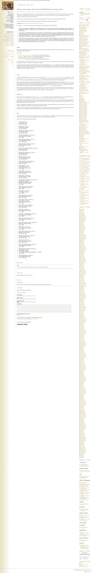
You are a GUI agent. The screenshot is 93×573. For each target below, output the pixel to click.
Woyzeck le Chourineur (9, 39)
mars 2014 (82, 351)
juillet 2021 (82, 264)
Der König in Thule (69, 82)
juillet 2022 (82, 252)
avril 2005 (82, 457)
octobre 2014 (83, 344)
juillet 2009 (82, 406)
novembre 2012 (83, 367)
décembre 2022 (83, 247)
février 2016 (83, 328)
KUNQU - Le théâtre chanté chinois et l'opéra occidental (85, 510)
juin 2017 (82, 312)
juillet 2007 (82, 430)
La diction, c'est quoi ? (84, 499)
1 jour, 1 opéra (83, 26)
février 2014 (83, 352)
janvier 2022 (83, 258)
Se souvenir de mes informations (24, 322)
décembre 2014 (83, 342)
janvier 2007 (83, 436)
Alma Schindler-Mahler (84, 43)
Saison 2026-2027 (84, 31)
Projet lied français (84, 44)
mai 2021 (82, 266)
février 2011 (83, 388)
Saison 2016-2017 (84, 110)
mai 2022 (82, 254)
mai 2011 (82, 385)
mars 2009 (82, 410)
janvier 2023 (83, 246)
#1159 (56, 11)
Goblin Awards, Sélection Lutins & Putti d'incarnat (85, 49)
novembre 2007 (83, 426)
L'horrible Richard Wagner (85, 67)
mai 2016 (82, 325)
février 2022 (83, 257)
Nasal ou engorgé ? (10, 40)
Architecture (83, 135)
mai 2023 (82, 242)
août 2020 (82, 275)
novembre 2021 (83, 260)
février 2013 (83, 364)
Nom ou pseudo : (20, 294)
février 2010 (83, 399)
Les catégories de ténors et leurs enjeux (85, 488)
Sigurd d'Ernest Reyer (84, 75)
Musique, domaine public (49, 11)
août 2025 (82, 220)
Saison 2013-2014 (84, 107)
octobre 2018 (83, 297)
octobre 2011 (83, 380)
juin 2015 (82, 336)
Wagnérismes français (84, 78)
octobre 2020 (83, 273)
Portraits (82, 98)
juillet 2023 (82, 240)
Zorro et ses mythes (84, 38)
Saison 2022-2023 (84, 116)
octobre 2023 (83, 237)
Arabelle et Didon (11, 38)
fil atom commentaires (84, 566)
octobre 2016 (83, 320)
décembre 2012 (83, 366)
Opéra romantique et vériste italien (84, 68)
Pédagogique (83, 99)
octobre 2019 (83, 285)
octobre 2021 (83, 261)
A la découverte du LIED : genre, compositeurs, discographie (85, 477)
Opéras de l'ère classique (85, 56)
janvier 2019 (83, 294)
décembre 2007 (83, 425)
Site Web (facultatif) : (20, 300)
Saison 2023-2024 (84, 117)
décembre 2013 (83, 354)
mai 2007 (82, 432)
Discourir (82, 134)
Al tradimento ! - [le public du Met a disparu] (85, 520)
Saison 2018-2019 (84, 112)
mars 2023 (82, 244)
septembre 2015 (83, 333)
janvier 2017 (83, 317)
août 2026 (82, 209)
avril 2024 (82, 232)
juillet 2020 (82, 276)
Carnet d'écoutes (84, 128)
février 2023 (83, 245)
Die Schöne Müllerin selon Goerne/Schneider (85, 535)
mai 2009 (82, 408)
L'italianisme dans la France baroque (10, 34)
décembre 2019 (83, 283)
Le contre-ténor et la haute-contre (84, 483)
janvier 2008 (83, 424)
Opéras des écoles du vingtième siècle (84, 87)
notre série (53, 64)
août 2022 (82, 251)
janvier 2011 (83, 389)
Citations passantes (84, 39)
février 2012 (83, 376)
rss (59, 11)
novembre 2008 (83, 414)
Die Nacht (25, 78)
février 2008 (83, 423)
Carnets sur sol (25, 4)
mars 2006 (82, 446)
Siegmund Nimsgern (29, 57)
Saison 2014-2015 (84, 108)
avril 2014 (82, 350)
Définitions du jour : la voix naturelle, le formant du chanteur (85, 493)
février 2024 (83, 234)
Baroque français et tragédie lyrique (84, 53)
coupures (22, 56)
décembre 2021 (83, 259)
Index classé (19, 275)
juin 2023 (82, 241)
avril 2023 (82, 243)
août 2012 (82, 370)
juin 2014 (82, 348)
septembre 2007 (83, 428)
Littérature (82, 34)
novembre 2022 (83, 248)
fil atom (82, 565)
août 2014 (82, 346)
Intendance (82, 32)
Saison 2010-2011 (84, 104)
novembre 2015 (83, 331)
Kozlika (84, 569)
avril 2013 (82, 362)
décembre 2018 (83, 295)
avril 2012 (82, 374)
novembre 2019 (83, 284)
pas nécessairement (39, 96)
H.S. (81, 145)
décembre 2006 (83, 437)
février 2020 (83, 281)
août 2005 (82, 453)
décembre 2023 (83, 235)
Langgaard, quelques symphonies (84, 527)
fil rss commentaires (84, 564)
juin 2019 (82, 289)
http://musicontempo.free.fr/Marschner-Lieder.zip (33, 23)
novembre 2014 (83, 343)
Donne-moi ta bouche (48, 85)
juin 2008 (82, 419)
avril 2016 (82, 326)
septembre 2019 (83, 286)
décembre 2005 (83, 449)
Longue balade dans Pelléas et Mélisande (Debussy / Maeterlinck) (85, 465)
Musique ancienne (84, 148)
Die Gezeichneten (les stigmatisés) (84, 84)
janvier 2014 (83, 353)
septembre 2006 (83, 440)
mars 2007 (82, 434)
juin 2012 (82, 372)
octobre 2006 (83, 439)
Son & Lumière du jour (84, 131)
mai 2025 (82, 223)
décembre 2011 (83, 378)
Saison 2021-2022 (84, 115)
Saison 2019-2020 (84, 113)
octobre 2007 (83, 427)
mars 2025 (82, 225)
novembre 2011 (83, 379)
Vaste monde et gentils (84, 146)
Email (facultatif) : (20, 297)
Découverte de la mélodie (85, 46)
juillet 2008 (82, 418)
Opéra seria (83, 55)
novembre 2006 (83, 438)
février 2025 (83, 226)
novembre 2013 (83, 355)
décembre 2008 (83, 413)
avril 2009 (82, 409)
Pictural (82, 136)
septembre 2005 (83, 452)
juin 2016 (82, 324)
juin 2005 (82, 455)
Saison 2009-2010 (84, 103)
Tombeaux (82, 189)
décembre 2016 (83, 318)
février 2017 (83, 316)
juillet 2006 (82, 442)
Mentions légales (11, 59)
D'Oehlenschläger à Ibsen (85, 35)
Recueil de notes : (10, 50)
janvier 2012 (83, 377)
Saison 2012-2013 (84, 106)
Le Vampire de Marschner (85, 66)
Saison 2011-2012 (84, 105)
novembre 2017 (83, 307)
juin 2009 (82, 407)
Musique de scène (84, 93)
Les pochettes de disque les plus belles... (85, 173)
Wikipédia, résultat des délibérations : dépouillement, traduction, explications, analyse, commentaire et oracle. (85, 547)
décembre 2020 (83, 271)
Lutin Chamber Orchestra (85, 132)
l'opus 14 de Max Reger (58, 84)
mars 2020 (82, 280)
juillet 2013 (82, 359)
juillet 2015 (82, 335)
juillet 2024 (82, 230)
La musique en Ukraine (85, 24)
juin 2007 (82, 431)
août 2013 (82, 358)
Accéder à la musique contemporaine (84, 540)
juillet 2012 (82, 371)
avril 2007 (82, 433)
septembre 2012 (83, 369)
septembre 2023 (83, 238)
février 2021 (83, 269)
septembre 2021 (83, 262)
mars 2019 (82, 292)
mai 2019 (82, 290)
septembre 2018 (83, 298)
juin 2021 (82, 265)
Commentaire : (19, 303)
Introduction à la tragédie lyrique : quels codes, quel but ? (85, 471)
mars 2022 (82, 256)
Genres (82, 96)
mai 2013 (82, 361)
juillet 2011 (82, 383)
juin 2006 (82, 443)
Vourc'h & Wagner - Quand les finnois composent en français (85, 14)
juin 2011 (82, 384)
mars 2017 (82, 315)
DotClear (89, 569)
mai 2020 (82, 278)
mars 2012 (82, 375)
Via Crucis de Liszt (84, 48)
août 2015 (82, 334)
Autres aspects (21, 59)
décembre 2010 (83, 390)
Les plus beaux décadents (85, 81)
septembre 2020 (83, 274)
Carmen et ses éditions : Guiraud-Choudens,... (85, 179)
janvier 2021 (83, 270)
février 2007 (83, 435)
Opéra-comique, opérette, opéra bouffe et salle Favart (85, 490)
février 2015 (83, 340)
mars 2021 (82, 268)
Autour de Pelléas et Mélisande (84, 80)
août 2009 (82, 405)
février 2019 (83, 293)
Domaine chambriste (84, 120)
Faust (82, 47)
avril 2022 (82, 255)
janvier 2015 (83, 341)
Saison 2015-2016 (84, 109)
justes (40, 41)
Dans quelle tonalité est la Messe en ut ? (24, 313)
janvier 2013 (83, 365)
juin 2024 (82, 231)
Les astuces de (10, 54)
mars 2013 (82, 363)
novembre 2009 (83, 402)
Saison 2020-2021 (84, 114)
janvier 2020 (83, 282)
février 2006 (83, 447)
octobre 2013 (83, 356)
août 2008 (82, 417)
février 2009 (83, 411)
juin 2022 (82, 253)
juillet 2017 (82, 311)
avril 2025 (82, 224)
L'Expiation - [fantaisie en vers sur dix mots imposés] (85, 517)
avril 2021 (82, 267)
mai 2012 (82, 373)
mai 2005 (82, 456)
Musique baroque (84, 149)
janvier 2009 (83, 412)
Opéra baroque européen (85, 54)
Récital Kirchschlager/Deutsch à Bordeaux (85, 533)
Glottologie (82, 100)
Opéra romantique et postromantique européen (85, 70)
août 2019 (82, 287)
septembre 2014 (83, 345)
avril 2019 (82, 291)
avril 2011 (82, 386)
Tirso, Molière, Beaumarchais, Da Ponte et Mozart (85, 60)
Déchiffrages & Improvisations (83, 29)
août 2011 (82, 382)
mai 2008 (82, 420)
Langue (82, 33)
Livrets (82, 97)
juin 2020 (82, 277)
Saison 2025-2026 (84, 30)
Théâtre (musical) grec (85, 92)
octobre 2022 (83, 249)
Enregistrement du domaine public (25, 55)
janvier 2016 (83, 329)
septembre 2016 (83, 321)
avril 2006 (82, 445)
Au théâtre (82, 137)
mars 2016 (82, 327)
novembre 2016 (83, 319)
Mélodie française (84, 45)
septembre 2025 (83, 219)
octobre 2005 (83, 451)
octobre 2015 (83, 332)
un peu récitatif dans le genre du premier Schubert (55, 77)
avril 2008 (82, 421)
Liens (13, 64)
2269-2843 (89, 571)
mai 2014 (82, 349)
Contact (12, 63)
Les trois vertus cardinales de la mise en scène (9, 44)
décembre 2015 (83, 330)
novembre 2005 (83, 450)
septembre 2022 (83, 250)
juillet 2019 (82, 288)
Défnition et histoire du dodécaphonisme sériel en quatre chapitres (85, 498)
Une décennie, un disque (85, 25)
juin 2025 (82, 222)
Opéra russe (83, 85)
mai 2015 (82, 337)
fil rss (81, 563)
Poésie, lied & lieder (40, 11)
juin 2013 (82, 360)
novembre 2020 (83, 272)
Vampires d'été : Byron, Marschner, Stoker (85, 37)
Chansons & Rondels (84, 89)
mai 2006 (82, 444)
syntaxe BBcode (35, 318)
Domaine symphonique (85, 121)
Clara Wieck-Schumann (85, 42)
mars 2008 (82, 422)
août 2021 (82, 263)
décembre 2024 (83, 228)
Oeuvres (82, 95)
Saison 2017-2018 (84, 111)
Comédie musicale (84, 88)
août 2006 (82, 441)
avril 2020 (82, 279)
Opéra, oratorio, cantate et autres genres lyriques (85, 484)
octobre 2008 (83, 415)
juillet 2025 (82, 221)
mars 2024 (82, 233)
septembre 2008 (83, 416)
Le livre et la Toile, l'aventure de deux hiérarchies (8, 36)
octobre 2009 (83, 403)
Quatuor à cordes (84, 119)
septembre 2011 (83, 381)
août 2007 (82, 429)
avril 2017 (82, 314)
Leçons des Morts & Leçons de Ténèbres (10, 37)
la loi (23, 25)
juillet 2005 (82, 454)
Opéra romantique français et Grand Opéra (85, 72)
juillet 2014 (82, 347)
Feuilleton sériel (11, 45)
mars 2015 (82, 339)
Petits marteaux (83, 118)
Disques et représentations (85, 102)
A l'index (82, 147)
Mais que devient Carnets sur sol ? (85, 158)
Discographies (83, 101)
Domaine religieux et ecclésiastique (84, 124)
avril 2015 (82, 338)
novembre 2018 (83, 296)
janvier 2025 (83, 227)
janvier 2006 (83, 448)
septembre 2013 (83, 357)
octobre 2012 (83, 368)
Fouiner (81, 18)
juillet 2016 (82, 323)
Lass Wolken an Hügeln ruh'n (33, 78)
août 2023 (82, 239)
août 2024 (82, 229)
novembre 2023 (83, 236)
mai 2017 (82, 313)
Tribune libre (11, 61)
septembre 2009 (83, 404)
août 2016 (82, 322)
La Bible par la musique (85, 27)
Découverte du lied (84, 41)
